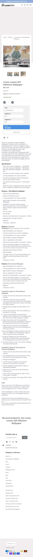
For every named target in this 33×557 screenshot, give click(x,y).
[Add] (12, 102)
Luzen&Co (8, 547)
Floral (7, 472)
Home (5, 37)
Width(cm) (7, 114)
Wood (7, 464)
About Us (8, 456)
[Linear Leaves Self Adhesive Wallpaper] (9, 74)
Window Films (9, 493)
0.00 (8, 127)
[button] (24, 5)
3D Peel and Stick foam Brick (13, 504)
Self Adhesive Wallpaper (12, 459)
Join (25, 437)
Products (10, 37)
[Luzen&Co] (8, 5)
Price (6, 126)
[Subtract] (4, 102)
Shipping (5, 93)
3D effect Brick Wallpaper (13, 509)
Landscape (9, 483)
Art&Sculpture (9, 486)
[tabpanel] (16, 276)
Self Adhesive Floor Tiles (12, 506)
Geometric (9, 480)
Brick (7, 475)
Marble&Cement (10, 470)
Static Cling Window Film (12, 496)
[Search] (21, 5)
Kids (7, 478)
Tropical (8, 467)
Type (6, 108)
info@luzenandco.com (11, 447)
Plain (7, 461)
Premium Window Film (12, 498)
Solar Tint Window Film (12, 501)
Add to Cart (16, 132)
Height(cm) (8, 119)
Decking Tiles (9, 490)
